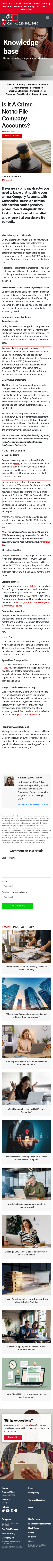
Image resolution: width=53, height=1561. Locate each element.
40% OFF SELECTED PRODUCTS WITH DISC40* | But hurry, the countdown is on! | (26, 6)
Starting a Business (18, 91)
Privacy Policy (33, 1492)
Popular (18, 927)
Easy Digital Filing (10, 747)
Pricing (31, 1532)
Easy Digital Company (10, 1529)
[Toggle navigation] (47, 17)
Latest (6, 927)
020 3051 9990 (28, 23)
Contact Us (13, 1437)
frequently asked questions (22, 1425)
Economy (10, 94)
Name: (5, 881)
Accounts (43, 84)
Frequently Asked (40, 94)
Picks (30, 927)
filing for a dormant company (26, 714)
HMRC (47, 295)
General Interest (20, 88)
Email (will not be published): (14, 892)
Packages (32, 1537)
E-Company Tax (8, 1538)
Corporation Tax (38, 91)
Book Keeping (23, 94)
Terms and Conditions (36, 1500)
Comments (8, 180)
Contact (31, 1541)
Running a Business (27, 84)
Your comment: (8, 858)
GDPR (30, 1507)
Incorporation (36, 88)
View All (11, 84)
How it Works (33, 1528)
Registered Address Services (39, 1524)
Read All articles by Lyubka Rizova (33, 804)
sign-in (18, 741)
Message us (6, 1503)
